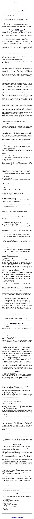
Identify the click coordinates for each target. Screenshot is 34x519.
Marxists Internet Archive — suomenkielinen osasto (17, 517)
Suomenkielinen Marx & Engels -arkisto (17, 516)
